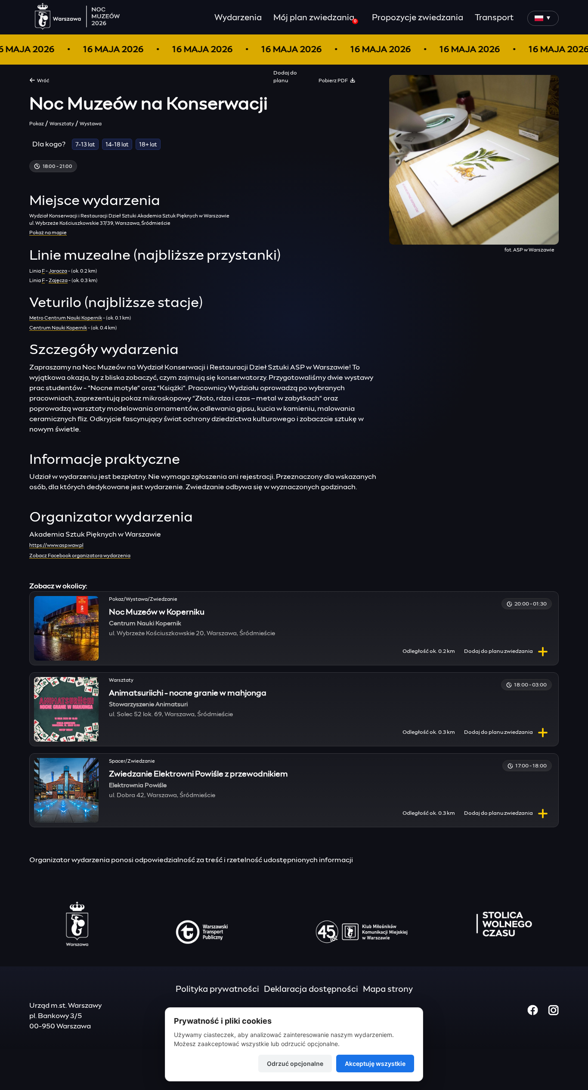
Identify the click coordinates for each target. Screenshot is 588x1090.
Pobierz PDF (334, 80)
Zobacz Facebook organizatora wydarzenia (79, 555)
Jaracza (58, 271)
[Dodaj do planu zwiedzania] (543, 651)
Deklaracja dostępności (311, 989)
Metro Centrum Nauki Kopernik (65, 318)
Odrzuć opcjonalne (295, 1063)
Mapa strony (388, 989)
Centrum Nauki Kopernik (58, 328)
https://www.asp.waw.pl (56, 545)
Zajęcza (58, 280)
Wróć (42, 80)
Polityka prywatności (217, 989)
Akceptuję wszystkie (375, 1063)
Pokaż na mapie (48, 232)
